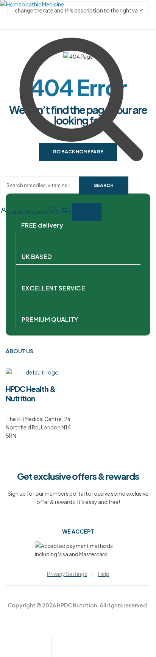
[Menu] (86, 212)
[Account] (57, 647)
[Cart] (109, 647)
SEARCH (104, 185)
